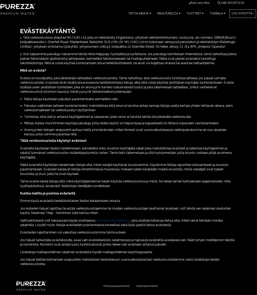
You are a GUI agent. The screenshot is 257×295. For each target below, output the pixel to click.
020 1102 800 (201, 2)
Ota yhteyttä (242, 13)
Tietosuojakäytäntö (116, 286)
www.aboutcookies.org (113, 220)
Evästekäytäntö (147, 286)
